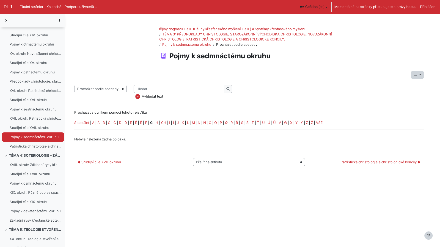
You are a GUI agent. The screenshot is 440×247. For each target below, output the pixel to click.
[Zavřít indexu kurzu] (6, 20)
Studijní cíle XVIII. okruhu (30, 174)
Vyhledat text (152, 96)
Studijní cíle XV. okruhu (28, 63)
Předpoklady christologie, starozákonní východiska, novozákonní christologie (36, 81)
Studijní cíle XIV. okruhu (29, 35)
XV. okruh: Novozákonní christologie (36, 53)
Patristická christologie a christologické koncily (36, 146)
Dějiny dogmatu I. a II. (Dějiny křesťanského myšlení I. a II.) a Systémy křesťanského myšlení (231, 29)
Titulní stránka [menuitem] (31, 7)
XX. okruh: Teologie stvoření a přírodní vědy (36, 239)
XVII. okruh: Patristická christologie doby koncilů (36, 118)
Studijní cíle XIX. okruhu (29, 202)
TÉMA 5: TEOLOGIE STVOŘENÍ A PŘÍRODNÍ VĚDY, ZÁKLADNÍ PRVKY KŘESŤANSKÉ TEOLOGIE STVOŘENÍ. (35, 229)
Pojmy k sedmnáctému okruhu (34, 137)
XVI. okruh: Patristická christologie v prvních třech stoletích (36, 91)
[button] (313, 7)
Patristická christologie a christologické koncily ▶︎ (381, 162)
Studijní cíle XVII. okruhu (29, 128)
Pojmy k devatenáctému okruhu (35, 211)
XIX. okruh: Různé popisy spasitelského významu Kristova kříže (36, 192)
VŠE (319, 123)
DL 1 (8, 6)
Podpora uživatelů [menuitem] (79, 7)
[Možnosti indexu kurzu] (59, 20)
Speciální (81, 123)
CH (163, 123)
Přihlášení (428, 7)
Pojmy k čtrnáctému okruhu (32, 44)
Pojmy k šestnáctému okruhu (33, 109)
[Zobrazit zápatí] (428, 235)
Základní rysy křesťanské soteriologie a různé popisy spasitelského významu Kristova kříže (36, 220)
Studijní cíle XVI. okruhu (29, 100)
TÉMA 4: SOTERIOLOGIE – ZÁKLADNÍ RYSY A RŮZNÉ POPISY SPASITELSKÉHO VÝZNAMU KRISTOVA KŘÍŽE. (35, 155)
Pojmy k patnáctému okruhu (32, 72)
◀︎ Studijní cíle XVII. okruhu (99, 162)
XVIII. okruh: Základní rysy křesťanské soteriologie (36, 165)
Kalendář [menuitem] (54, 7)
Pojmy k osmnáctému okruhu (33, 183)
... (419, 74)
